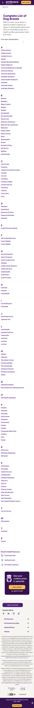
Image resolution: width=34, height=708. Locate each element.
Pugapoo (4, 434)
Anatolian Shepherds (7, 76)
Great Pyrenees (6, 277)
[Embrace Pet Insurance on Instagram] (14, 613)
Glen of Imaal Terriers (8, 260)
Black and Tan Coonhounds (9, 125)
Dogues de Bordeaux (7, 215)
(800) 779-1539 (18, 591)
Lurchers (4, 344)
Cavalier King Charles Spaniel (10, 170)
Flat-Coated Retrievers (8, 238)
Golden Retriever (6, 269)
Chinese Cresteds (6, 182)
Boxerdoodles (5, 139)
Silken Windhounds (7, 492)
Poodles (3, 428)
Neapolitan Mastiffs (7, 385)
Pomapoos (4, 419)
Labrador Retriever (7, 332)
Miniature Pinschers (7, 369)
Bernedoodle (5, 113)
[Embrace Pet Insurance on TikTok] (19, 613)
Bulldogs (3, 151)
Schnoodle (4, 469)
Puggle (3, 440)
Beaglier (3, 110)
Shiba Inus (4, 480)
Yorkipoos (4, 531)
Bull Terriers (5, 148)
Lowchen (4, 341)
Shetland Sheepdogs (7, 477)
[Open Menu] (2, 2)
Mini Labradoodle (6, 366)
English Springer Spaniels (9, 228)
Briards (3, 142)
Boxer (3, 136)
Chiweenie (4, 187)
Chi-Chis (4, 176)
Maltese (3, 354)
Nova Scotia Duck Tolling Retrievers (12, 387)
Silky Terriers (5, 495)
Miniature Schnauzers (8, 372)
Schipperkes (5, 466)
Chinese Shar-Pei (6, 184)
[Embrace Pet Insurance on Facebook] (3, 613)
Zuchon (3, 541)
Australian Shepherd (7, 88)
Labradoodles (5, 329)
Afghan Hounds (6, 53)
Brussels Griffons (6, 145)
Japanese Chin (5, 319)
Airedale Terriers (6, 56)
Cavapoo (4, 173)
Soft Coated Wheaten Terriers (10, 501)
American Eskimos (7, 71)
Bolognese (4, 128)
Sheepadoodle (5, 475)
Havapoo (4, 290)
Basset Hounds (5, 104)
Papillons (4, 407)
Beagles (3, 107)
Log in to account (12, 605)
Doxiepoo (4, 218)
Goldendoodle (5, 272)
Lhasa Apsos (5, 335)
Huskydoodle (5, 293)
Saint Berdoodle (6, 498)
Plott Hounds (5, 416)
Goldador (4, 263)
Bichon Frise (5, 119)
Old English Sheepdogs (8, 398)
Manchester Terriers (7, 360)
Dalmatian (4, 206)
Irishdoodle (4, 306)
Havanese (4, 287)
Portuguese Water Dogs (8, 431)
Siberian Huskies (6, 489)
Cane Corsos (5, 164)
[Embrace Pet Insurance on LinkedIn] (8, 613)
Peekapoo (4, 410)
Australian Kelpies (6, 85)
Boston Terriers (6, 133)
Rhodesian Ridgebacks (8, 453)
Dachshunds (5, 209)
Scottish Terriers (6, 472)
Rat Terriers (4, 450)
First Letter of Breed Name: (10, 39)
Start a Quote (26, 2)
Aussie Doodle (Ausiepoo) (9, 79)
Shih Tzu (3, 483)
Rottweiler (4, 456)
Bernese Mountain (6, 116)
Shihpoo (3, 486)
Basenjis (3, 98)
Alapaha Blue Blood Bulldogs (10, 62)
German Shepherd (7, 254)
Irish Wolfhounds (6, 303)
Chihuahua (4, 179)
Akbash (3, 59)
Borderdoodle (5, 154)
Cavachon (4, 167)
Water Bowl (5, 7)
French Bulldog (6, 241)
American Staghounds (8, 74)
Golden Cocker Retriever (9, 266)
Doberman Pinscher (7, 212)
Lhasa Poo (4, 338)
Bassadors (4, 101)
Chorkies (4, 190)
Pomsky (3, 425)
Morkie (3, 375)
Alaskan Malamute (6, 65)
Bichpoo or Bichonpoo (8, 122)
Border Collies (5, 130)
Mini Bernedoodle (6, 363)
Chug (2, 196)
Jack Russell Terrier (7, 316)
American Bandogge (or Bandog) (11, 68)
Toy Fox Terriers (6, 511)
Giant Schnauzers (6, 257)
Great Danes (5, 274)
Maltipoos (4, 357)
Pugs (2, 437)
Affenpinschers (6, 50)
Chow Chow (5, 193)
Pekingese (4, 413)
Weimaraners (5, 521)
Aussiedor (4, 82)
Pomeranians (5, 422)
